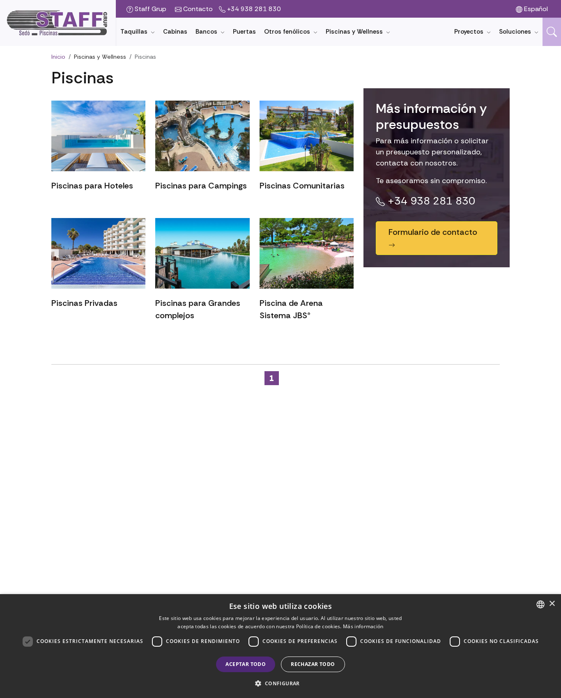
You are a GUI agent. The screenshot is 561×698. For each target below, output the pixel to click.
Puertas (244, 32)
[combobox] (540, 604)
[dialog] (280, 646)
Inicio (58, 56)
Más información (363, 626)
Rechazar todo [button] (313, 664)
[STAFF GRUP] (58, 23)
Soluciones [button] (516, 32)
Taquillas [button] (134, 32)
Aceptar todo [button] (245, 664)
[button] (552, 32)
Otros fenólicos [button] (288, 32)
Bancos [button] (207, 32)
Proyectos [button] (469, 32)
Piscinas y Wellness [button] (355, 32)
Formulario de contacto (433, 232)
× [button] (552, 604)
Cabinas (175, 32)
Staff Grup (149, 9)
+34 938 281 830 (253, 9)
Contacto (197, 9)
